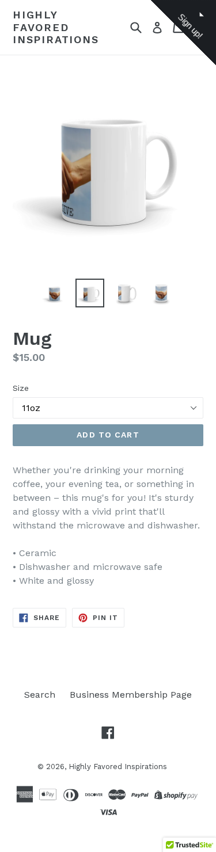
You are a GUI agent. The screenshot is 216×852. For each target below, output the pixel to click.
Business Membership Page (131, 694)
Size (21, 388)
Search (39, 694)
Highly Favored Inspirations (56, 27)
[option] (54, 293)
